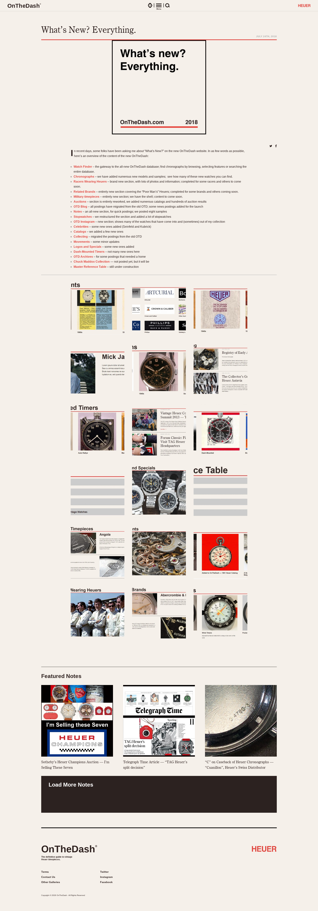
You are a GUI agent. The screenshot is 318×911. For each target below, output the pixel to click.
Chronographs (84, 176)
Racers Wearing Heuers (90, 181)
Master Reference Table (90, 266)
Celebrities (81, 226)
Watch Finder (83, 166)
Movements (82, 241)
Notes (78, 211)
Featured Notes (61, 676)
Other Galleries (50, 882)
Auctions (80, 201)
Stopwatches (83, 216)
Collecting (81, 236)
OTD (24, 6)
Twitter (104, 871)
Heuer (264, 850)
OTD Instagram (84, 221)
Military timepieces (86, 196)
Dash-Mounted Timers (89, 251)
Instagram (106, 876)
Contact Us (48, 876)
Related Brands (84, 191)
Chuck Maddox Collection (92, 261)
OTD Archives (83, 256)
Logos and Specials (87, 246)
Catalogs (80, 231)
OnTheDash (69, 849)
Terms (45, 871)
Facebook (106, 882)
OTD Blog (80, 206)
